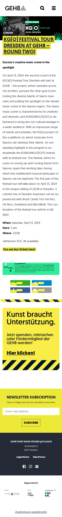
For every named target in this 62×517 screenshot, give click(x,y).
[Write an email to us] (37, 466)
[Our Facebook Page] (24, 466)
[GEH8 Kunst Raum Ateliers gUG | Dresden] (15, 8)
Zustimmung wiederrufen (31, 512)
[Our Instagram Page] (30, 466)
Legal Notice (23, 457)
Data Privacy (39, 457)
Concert (8, 32)
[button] (20, 283)
